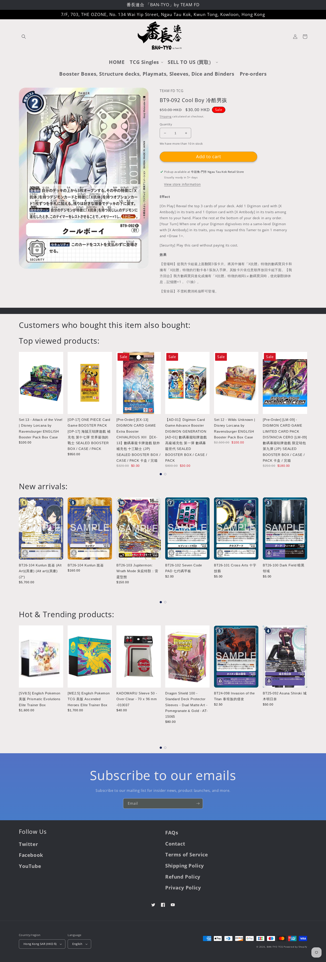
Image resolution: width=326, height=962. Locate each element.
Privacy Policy (183, 887)
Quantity (166, 124)
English (77, 944)
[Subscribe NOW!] (198, 803)
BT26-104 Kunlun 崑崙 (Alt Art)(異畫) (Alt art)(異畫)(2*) (40, 571)
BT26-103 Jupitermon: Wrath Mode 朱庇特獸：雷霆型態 (137, 571)
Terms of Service (186, 854)
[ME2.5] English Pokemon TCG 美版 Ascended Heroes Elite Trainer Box (89, 699)
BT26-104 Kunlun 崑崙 (86, 565)
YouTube (30, 866)
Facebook (31, 855)
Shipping (166, 116)
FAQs (171, 832)
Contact (175, 843)
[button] (24, 36)
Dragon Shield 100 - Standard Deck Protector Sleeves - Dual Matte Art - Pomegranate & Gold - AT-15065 (186, 704)
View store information (182, 184)
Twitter (28, 844)
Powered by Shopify (295, 946)
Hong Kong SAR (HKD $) (40, 944)
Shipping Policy (184, 865)
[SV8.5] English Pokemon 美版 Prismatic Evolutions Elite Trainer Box (40, 699)
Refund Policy (182, 876)
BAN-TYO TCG (275, 946)
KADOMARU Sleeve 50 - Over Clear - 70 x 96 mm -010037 (136, 699)
